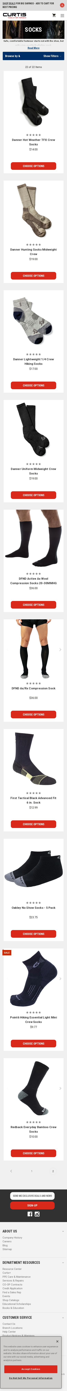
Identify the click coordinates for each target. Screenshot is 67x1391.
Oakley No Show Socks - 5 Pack (33, 907)
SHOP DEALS (9, 3)
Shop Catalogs (11, 1300)
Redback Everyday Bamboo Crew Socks (34, 1129)
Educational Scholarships (17, 1304)
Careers (7, 1241)
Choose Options (33, 166)
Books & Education (13, 1308)
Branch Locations (13, 1327)
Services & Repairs (13, 1280)
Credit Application (13, 1288)
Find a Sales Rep (12, 1292)
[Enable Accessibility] (62, 6)
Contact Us (9, 1323)
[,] (34, 101)
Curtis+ (7, 1272)
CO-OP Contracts (12, 1284)
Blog (5, 1245)
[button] (33, 56)
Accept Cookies (30, 1369)
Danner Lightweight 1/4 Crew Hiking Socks (33, 361)
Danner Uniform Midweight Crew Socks (33, 471)
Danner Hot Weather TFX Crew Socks (33, 142)
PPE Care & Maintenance (17, 1276)
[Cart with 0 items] (54, 15)
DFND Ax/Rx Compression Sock (33, 688)
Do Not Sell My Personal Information (31, 1378)
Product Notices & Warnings (19, 1335)
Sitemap (7, 1249)
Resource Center (12, 1269)
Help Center (9, 1331)
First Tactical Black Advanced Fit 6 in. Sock (33, 800)
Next (61, 649)
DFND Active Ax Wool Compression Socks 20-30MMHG (33, 581)
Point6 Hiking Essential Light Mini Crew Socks (33, 1020)
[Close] (57, 1341)
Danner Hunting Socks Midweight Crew (33, 252)
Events (6, 1296)
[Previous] (12, 1171)
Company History (12, 1237)
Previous (6, 649)
